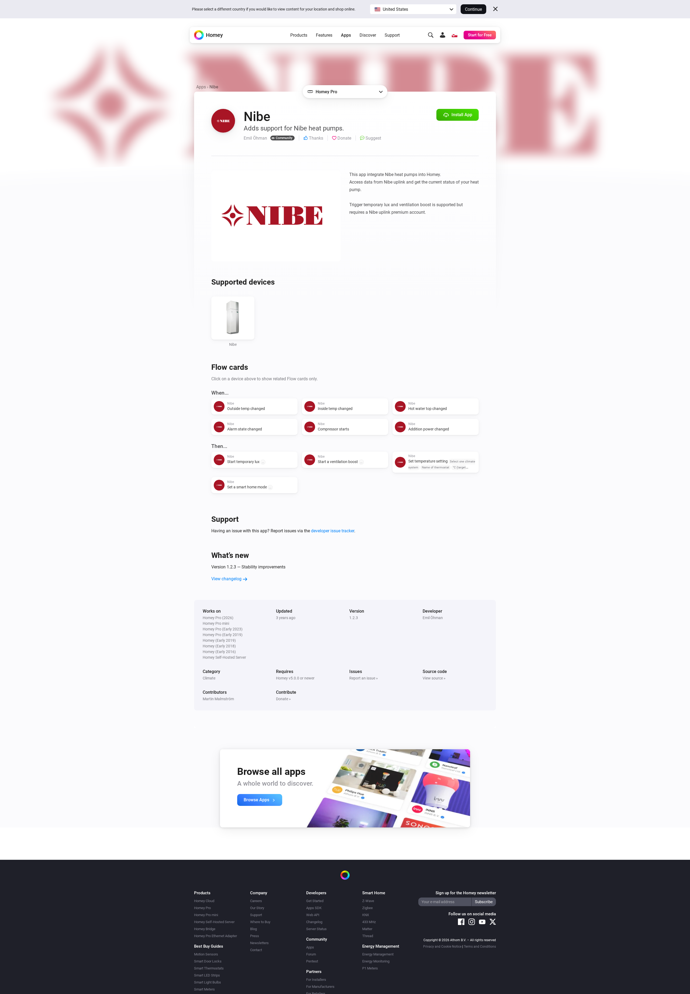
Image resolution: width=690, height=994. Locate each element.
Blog (253, 929)
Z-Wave (368, 901)
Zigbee (367, 908)
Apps (346, 35)
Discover (368, 35)
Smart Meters (204, 989)
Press (254, 936)
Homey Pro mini (206, 915)
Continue (473, 9)
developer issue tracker (332, 530)
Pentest (312, 961)
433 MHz (369, 922)
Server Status (316, 929)
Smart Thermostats (209, 968)
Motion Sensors (206, 954)
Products (298, 35)
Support (392, 35)
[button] (413, 9)
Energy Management (378, 954)
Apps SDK (314, 908)
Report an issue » (363, 678)
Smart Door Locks (208, 961)
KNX (365, 915)
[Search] (431, 35)
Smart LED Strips (207, 975)
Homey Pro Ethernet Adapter (215, 936)
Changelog (314, 922)
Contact (256, 950)
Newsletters (259, 943)
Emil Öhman (433, 618)
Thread (367, 936)
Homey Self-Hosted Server (214, 922)
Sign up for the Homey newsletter (466, 893)
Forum (311, 954)
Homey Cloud (204, 901)
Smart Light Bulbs (207, 982)
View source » (434, 678)
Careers (256, 901)
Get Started (314, 901)
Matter (367, 929)
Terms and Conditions (480, 946)
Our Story (257, 908)
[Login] (442, 35)
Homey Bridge (204, 929)
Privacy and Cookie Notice (442, 946)
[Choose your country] (454, 35)
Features (324, 35)
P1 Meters (370, 968)
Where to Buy (260, 922)
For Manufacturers (320, 987)
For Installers (316, 980)
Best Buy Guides (208, 946)
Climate (209, 678)
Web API (312, 915)
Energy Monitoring (375, 961)
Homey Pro (202, 908)
